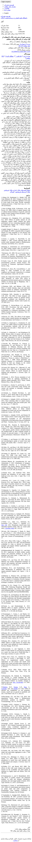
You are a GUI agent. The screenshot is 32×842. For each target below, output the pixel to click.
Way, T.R (4, 525)
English (6, 13)
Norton (16, 687)
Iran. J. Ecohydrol (18, 682)
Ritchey (5, 687)
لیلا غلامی (18, 56)
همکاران (6, 8)
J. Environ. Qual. (9, 528)
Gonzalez (4, 688)
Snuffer (16, 688)
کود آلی (12, 192)
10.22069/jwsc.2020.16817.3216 (20, 51)
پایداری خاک (13, 190)
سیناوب (15, 840)
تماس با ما (7, 10)
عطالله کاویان (9, 56)
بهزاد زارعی (26, 56)
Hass (25, 687)
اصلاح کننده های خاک (24, 190)
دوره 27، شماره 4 (25, 44)
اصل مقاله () (24, 46)
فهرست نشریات (9, 5)
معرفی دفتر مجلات (10, 6)
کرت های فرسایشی (21, 192)
